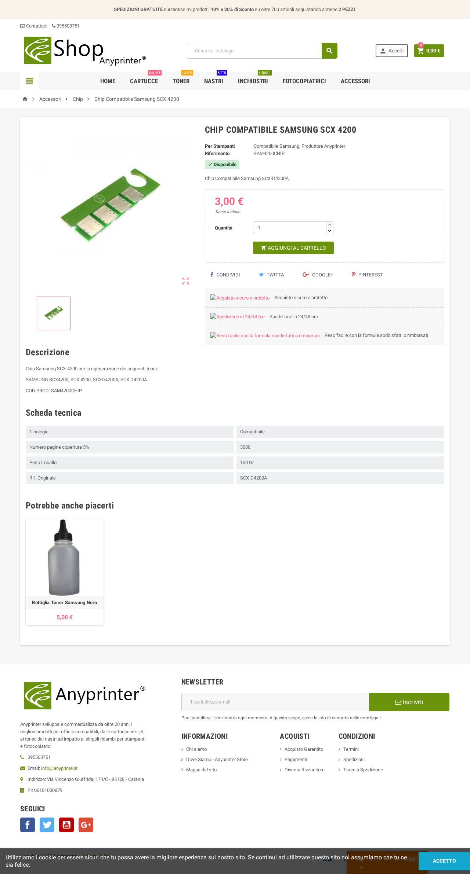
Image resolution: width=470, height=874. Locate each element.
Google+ (322, 275)
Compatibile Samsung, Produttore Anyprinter (299, 146)
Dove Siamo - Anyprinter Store (217, 759)
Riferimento (217, 153)
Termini (351, 749)
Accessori (355, 81)
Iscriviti (412, 702)
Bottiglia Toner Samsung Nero (64, 602)
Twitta (274, 275)
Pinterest (370, 275)
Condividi (228, 275)
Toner (182, 78)
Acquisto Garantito (304, 749)
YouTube (66, 825)
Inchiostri (254, 78)
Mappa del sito (201, 769)
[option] (64, 571)
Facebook (27, 825)
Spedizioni (354, 759)
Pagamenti (296, 759)
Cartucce (145, 78)
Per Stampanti (220, 146)
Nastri (215, 78)
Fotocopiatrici (304, 81)
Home (107, 81)
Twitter (47, 825)
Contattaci (36, 26)
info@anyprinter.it (59, 768)
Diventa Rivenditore (305, 769)
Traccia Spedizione (363, 769)
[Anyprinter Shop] (84, 50)
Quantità (223, 228)
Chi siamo (196, 749)
